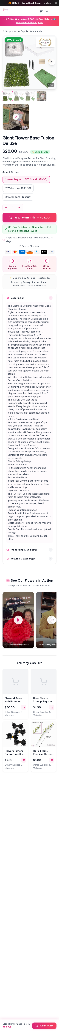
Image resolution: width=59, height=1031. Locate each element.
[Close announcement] (56, 3)
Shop (8, 31)
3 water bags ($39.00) (18, 197)
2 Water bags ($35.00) (18, 188)
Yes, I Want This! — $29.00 (32, 217)
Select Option (11, 172)
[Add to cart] (23, 707)
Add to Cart (46, 1025)
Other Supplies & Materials (28, 31)
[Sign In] (47, 11)
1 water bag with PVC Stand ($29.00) (26, 179)
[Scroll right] (53, 620)
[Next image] (52, 62)
